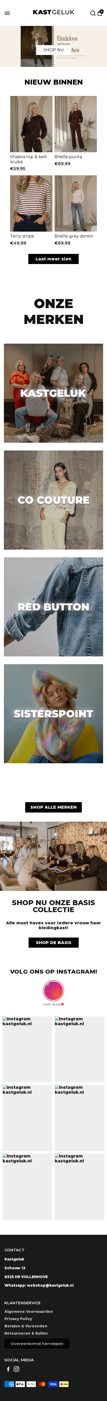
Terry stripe (22, 236)
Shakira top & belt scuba (28, 159)
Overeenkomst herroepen (37, 1343)
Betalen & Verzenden (25, 1326)
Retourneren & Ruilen (26, 1333)
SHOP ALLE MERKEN (53, 807)
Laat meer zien (53, 258)
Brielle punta (68, 156)
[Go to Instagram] (16, 1369)
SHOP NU (53, 49)
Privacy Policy (18, 1319)
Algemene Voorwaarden (28, 1311)
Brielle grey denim (74, 236)
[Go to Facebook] (8, 1369)
